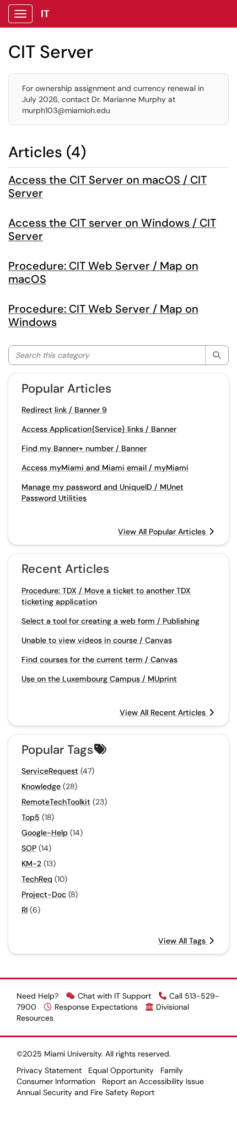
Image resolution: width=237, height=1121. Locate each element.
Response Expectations (96, 1007)
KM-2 (31, 863)
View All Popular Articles (163, 532)
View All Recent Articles (164, 712)
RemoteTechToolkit (55, 802)
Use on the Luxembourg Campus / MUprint (99, 679)
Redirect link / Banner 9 (64, 410)
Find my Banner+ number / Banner (84, 448)
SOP (28, 848)
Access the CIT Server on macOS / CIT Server (107, 186)
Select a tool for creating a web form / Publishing (110, 621)
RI (24, 910)
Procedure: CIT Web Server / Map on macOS (103, 272)
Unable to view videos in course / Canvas (96, 640)
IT (45, 13)
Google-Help (44, 833)
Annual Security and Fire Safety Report (85, 1092)
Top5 (30, 817)
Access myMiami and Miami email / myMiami (104, 468)
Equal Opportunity (121, 1070)
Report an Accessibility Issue (153, 1081)
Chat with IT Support (114, 996)
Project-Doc (43, 894)
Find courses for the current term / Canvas (99, 659)
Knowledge (41, 786)
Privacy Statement (49, 1070)
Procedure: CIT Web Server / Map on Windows (103, 315)
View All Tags (183, 941)
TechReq (36, 879)
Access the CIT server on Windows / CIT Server (112, 229)
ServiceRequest (49, 771)
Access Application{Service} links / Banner (98, 429)
